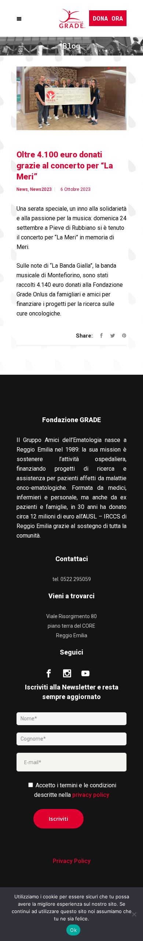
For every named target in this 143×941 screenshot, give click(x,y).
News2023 (41, 189)
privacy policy (90, 794)
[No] (134, 914)
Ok (73, 930)
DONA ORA (108, 18)
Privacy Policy (72, 861)
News (22, 189)
